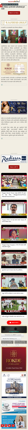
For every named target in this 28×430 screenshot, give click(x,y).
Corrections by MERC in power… (12, 334)
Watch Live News (14, 12)
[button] (14, 185)
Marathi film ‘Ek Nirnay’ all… (11, 338)
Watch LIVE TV (14, 167)
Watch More (15, 322)
